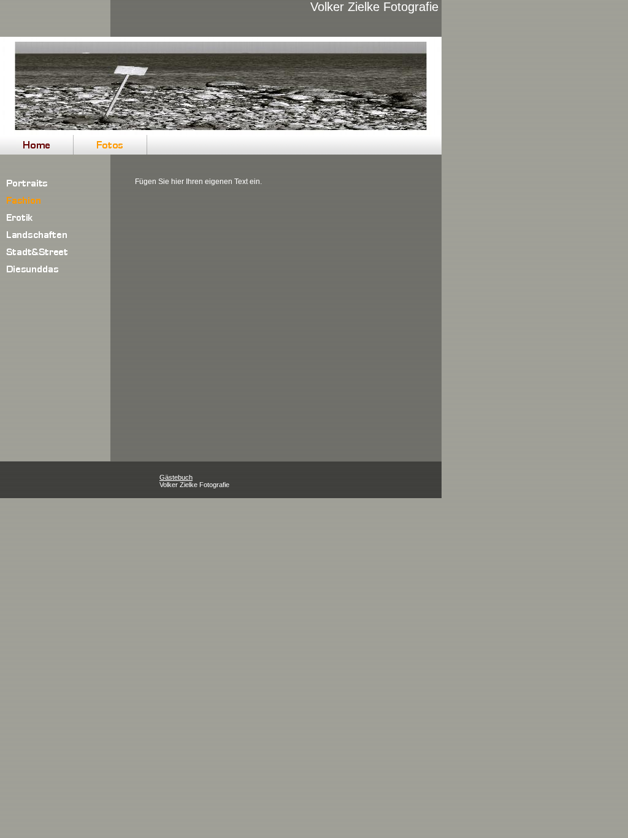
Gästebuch (176, 477)
